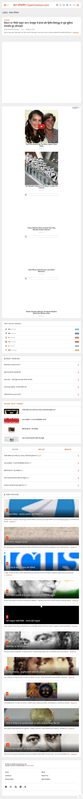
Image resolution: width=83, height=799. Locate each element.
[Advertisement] (41, 72)
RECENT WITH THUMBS (13, 404)
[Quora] (64, 5)
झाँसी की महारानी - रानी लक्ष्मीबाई (30, 429)
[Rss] (70, 5)
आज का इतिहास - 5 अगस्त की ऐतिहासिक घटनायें (34, 419)
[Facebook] (57, 5)
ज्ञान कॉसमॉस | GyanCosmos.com (31, 5)
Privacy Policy (9, 779)
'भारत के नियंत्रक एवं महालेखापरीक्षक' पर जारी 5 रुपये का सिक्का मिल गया (33, 723)
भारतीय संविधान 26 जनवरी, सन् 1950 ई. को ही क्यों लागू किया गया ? (39, 410)
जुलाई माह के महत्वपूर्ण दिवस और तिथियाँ (20, 567)
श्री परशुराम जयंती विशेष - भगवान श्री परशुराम (23, 621)
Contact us (8, 775)
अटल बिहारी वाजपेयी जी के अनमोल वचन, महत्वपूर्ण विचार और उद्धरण (30, 595)
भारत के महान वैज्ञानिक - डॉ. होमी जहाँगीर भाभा (23, 749)
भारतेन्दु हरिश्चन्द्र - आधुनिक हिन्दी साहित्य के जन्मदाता (25, 672)
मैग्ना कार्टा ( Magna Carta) (16, 542)
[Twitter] (67, 5)
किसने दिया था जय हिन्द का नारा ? (18, 646)
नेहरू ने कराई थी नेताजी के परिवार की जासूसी (33, 438)
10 (8, 745)
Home (7, 772)
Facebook (6, 20)
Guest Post (45, 775)
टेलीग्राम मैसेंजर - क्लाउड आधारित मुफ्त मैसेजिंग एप (24, 514)
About (43, 772)
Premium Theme (29, 765)
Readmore (76, 32)
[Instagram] (60, 5)
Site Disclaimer (46, 779)
